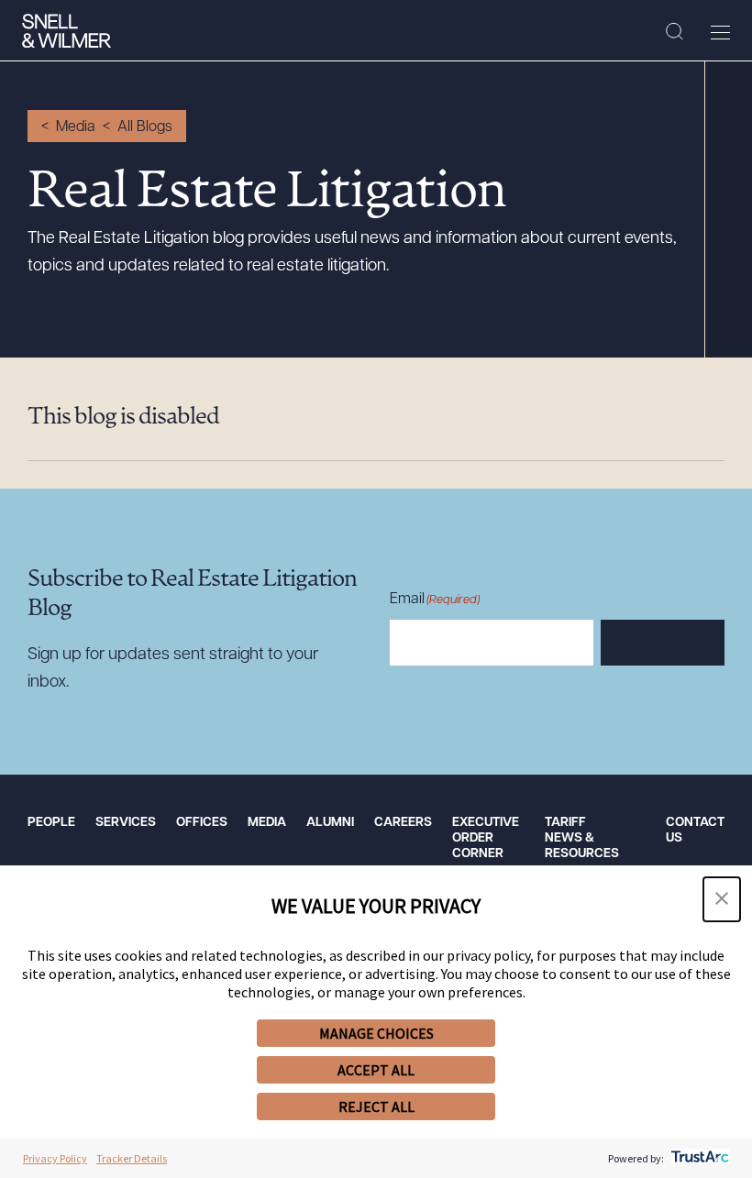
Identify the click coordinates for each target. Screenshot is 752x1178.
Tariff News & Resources (582, 838)
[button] (721, 899)
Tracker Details (131, 1158)
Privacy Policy (55, 1158)
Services (125, 823)
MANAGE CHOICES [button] (376, 1033)
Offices (201, 823)
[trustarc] (698, 1158)
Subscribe (662, 643)
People (51, 823)
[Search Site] (674, 32)
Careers (403, 823)
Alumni (330, 823)
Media (75, 127)
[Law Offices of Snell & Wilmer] (66, 31)
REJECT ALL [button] (376, 1106)
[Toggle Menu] (720, 32)
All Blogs (144, 127)
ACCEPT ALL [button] (376, 1070)
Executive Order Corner (485, 838)
